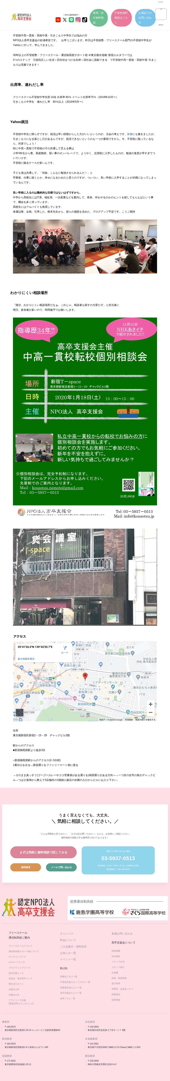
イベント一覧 (68, 959)
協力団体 (116, 983)
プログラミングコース (19, 967)
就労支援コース (16, 973)
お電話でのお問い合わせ (145, 17)
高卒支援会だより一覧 (71, 993)
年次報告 (116, 956)
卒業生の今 (14, 995)
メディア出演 (118, 961)
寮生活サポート (16, 984)
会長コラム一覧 (67, 998)
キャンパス (66, 933)
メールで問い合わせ (61, 867)
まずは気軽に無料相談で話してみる (43, 852)
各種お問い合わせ (122, 933)
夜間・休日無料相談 (98, 17)
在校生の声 (14, 989)
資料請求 (25, 867)
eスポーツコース (17, 962)
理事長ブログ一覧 (68, 976)
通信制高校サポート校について (24, 951)
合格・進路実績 (119, 978)
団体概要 (116, 951)
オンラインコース (17, 956)
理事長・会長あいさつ (122, 989)
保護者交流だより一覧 (71, 987)
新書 (129, 134)
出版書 (115, 972)
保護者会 (116, 994)
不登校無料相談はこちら (121, 17)
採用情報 (116, 1000)
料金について (68, 940)
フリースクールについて (20, 946)
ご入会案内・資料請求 (73, 946)
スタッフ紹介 (118, 967)
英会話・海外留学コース (20, 978)
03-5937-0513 (118, 858)
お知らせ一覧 (68, 953)
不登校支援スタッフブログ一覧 (75, 982)
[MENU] (161, 14)
